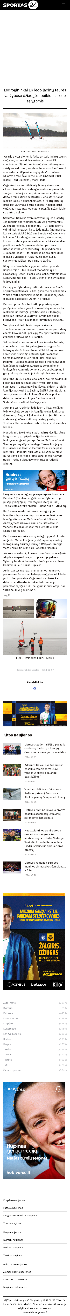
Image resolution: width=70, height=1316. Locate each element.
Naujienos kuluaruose (15, 1287)
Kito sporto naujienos (15, 1279)
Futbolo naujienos (13, 1207)
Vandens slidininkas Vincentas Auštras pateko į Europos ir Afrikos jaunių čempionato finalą (44, 793)
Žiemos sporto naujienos (17, 1271)
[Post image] (12, 749)
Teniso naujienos (12, 1223)
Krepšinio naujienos (14, 1200)
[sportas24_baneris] (34, 1177)
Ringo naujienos (12, 1232)
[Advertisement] (35, 46)
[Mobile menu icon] (63, 5)
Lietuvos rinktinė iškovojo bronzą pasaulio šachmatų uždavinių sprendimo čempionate (44, 813)
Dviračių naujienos (13, 1239)
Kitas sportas (32, 670)
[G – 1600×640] (35, 725)
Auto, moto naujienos (15, 1264)
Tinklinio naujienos (13, 1255)
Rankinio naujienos (13, 1247)
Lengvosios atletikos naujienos (20, 1215)
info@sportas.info (42, 1308)
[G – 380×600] (34, 988)
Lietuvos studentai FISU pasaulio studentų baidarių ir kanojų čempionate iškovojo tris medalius (45, 748)
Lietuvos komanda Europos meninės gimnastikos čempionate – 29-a (45, 866)
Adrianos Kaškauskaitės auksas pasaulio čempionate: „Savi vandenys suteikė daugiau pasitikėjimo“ (43, 770)
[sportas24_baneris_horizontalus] (35, 490)
